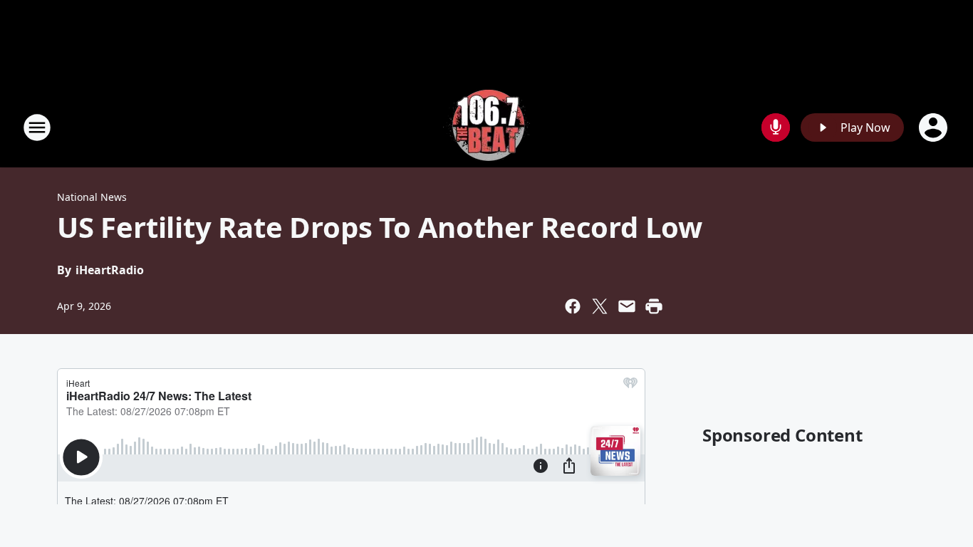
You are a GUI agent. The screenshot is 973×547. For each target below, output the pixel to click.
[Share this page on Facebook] (573, 306)
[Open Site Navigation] (37, 127)
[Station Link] (486, 127)
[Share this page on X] (600, 306)
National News (92, 197)
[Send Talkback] (775, 127)
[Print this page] (654, 306)
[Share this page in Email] (627, 306)
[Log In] (934, 127)
